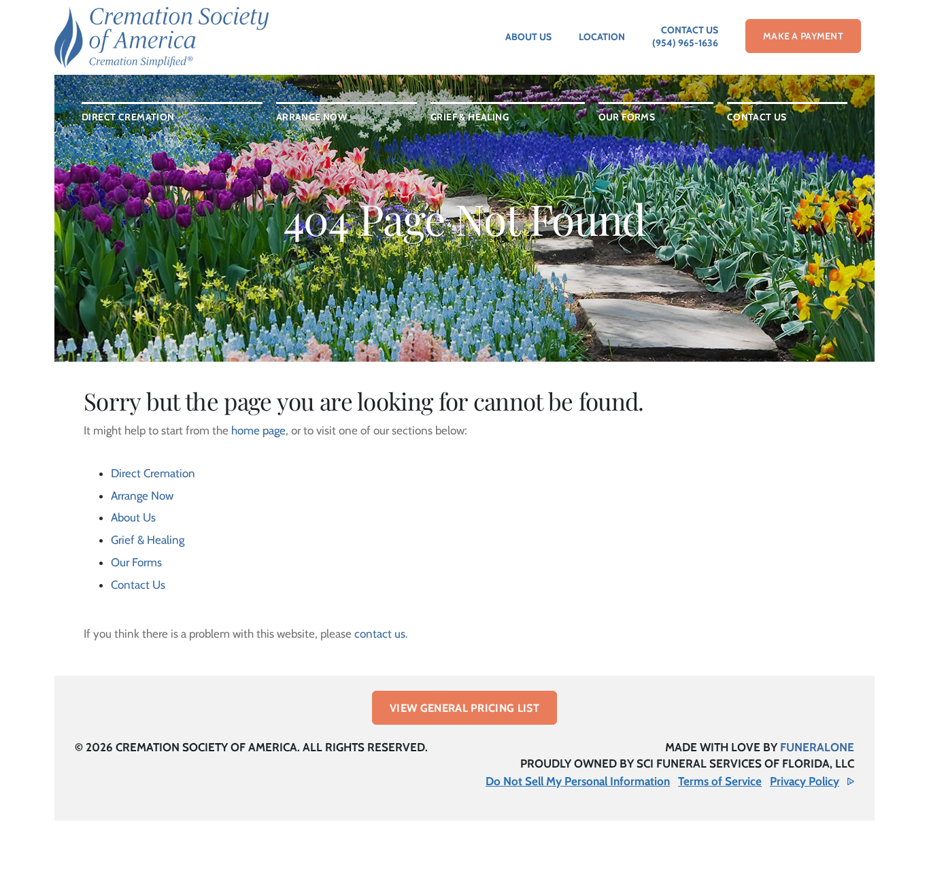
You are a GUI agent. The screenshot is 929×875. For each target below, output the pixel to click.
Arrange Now (142, 495)
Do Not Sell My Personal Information (578, 781)
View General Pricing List (464, 708)
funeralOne (817, 747)
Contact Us (689, 30)
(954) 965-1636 (685, 43)
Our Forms (136, 562)
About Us (528, 36)
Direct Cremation (153, 473)
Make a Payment (803, 36)
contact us (379, 633)
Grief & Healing (147, 540)
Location (602, 36)
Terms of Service (720, 781)
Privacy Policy (804, 781)
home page (258, 430)
